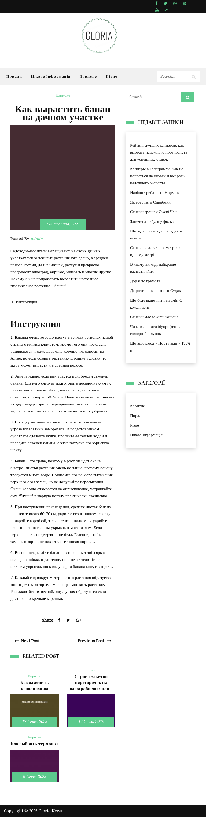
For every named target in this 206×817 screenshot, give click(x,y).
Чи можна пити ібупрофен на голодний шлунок (155, 330)
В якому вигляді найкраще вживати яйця (153, 268)
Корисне (88, 76)
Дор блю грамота (145, 281)
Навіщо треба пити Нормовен (156, 192)
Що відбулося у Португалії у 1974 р (160, 347)
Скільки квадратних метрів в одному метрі (155, 251)
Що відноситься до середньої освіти (156, 235)
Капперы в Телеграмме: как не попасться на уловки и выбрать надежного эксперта (157, 176)
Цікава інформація (51, 76)
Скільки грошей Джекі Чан (153, 211)
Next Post (30, 640)
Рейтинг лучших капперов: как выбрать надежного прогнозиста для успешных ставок (158, 152)
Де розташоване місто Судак (155, 290)
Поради (14, 76)
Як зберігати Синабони (150, 202)
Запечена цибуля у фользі (152, 221)
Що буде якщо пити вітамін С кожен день (156, 304)
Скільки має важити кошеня (154, 317)
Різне (111, 76)
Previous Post (91, 640)
